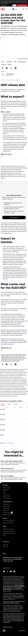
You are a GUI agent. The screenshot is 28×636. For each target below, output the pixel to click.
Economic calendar (8, 522)
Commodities (9, 61)
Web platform (6, 504)
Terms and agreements (16, 557)
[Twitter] (11, 68)
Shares (9, 404)
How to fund (11, 559)
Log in (14, 5)
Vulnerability (18, 559)
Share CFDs (6, 489)
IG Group (5, 627)
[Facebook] (7, 68)
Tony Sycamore (10, 74)
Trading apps (6, 506)
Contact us (6, 541)
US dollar (9, 64)
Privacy (5, 559)
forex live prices (9, 443)
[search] (23, 9)
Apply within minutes (22, 5)
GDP (15, 61)
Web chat (5, 544)
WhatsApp (6, 546)
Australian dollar (21, 61)
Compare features (7, 514)
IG (3, 557)
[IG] (3, 9)
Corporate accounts (8, 529)
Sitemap (7, 557)
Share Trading (6, 487)
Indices (15, 404)
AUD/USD (14, 264)
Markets (5, 485)
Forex (2, 61)
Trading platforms (8, 501)
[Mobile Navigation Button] (26, 9)
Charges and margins (8, 531)
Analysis (5, 518)
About (4, 526)
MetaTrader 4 (6, 508)
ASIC (4, 535)
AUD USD (3, 64)
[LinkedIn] (16, 68)
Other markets (7, 498)
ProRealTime (6, 510)
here (24, 292)
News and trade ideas (8, 520)
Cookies (5, 561)
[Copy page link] (2, 68)
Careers (10, 627)
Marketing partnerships (9, 533)
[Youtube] (11, 571)
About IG (10, 561)
